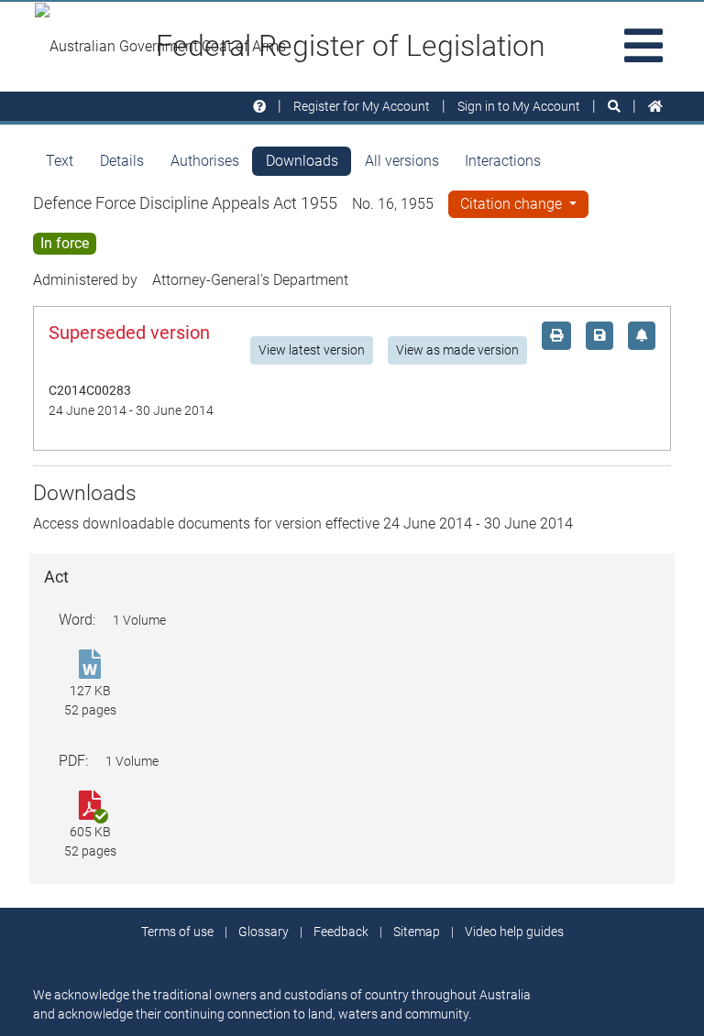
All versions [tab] (402, 160)
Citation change (513, 204)
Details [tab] (122, 160)
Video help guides (514, 931)
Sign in (518, 106)
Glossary (263, 931)
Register (361, 106)
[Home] (655, 107)
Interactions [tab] (503, 160)
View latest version (311, 350)
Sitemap (416, 931)
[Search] (614, 107)
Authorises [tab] (204, 160)
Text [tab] (59, 160)
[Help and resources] (259, 107)
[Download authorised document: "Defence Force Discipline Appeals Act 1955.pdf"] (89, 807)
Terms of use (177, 931)
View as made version (457, 350)
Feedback (341, 931)
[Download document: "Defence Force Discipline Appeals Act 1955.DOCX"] (89, 665)
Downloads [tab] (302, 160)
